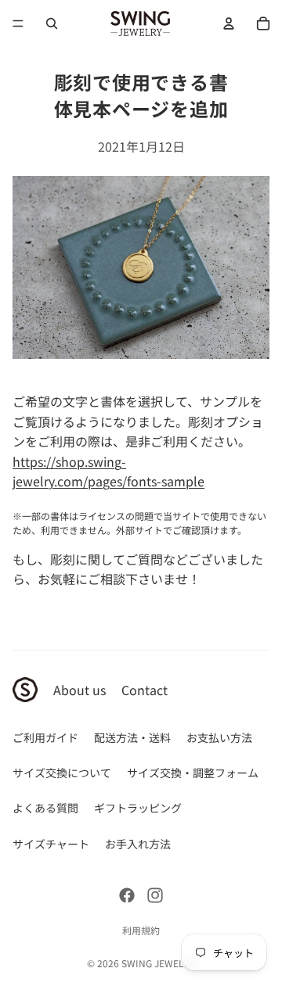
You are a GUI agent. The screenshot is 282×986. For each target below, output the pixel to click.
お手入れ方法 (138, 844)
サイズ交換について (62, 772)
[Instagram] (155, 895)
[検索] (51, 23)
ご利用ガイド (45, 737)
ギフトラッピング (138, 808)
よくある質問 (45, 808)
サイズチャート (51, 844)
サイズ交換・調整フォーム (192, 772)
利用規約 (141, 930)
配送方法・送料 (132, 737)
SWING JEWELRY (158, 963)
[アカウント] (229, 23)
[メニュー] (18, 23)
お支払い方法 (219, 737)
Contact (144, 689)
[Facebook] (127, 895)
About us (79, 689)
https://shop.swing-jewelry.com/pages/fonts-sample (108, 471)
